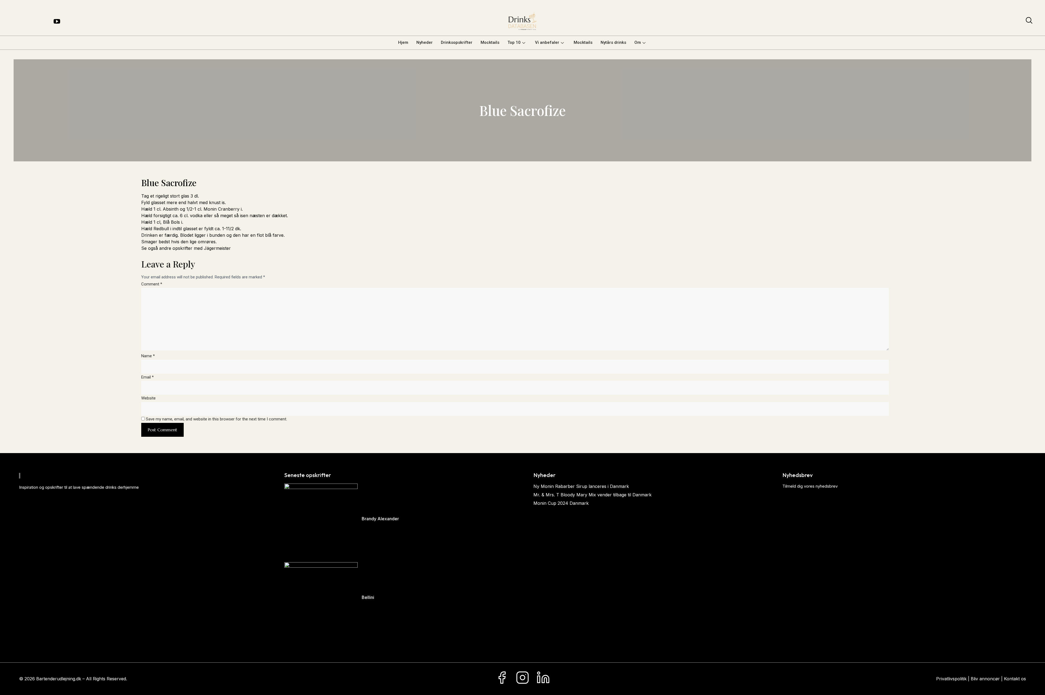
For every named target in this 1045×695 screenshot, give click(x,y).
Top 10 (514, 42)
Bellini (368, 597)
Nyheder (424, 42)
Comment (151, 284)
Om (637, 42)
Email (147, 377)
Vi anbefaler (547, 42)
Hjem (403, 42)
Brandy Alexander (380, 518)
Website (148, 398)
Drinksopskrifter (456, 42)
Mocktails (490, 42)
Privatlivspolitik (951, 678)
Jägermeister (217, 248)
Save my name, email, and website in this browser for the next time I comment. (216, 419)
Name (148, 355)
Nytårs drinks (613, 42)
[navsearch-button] (1029, 21)
